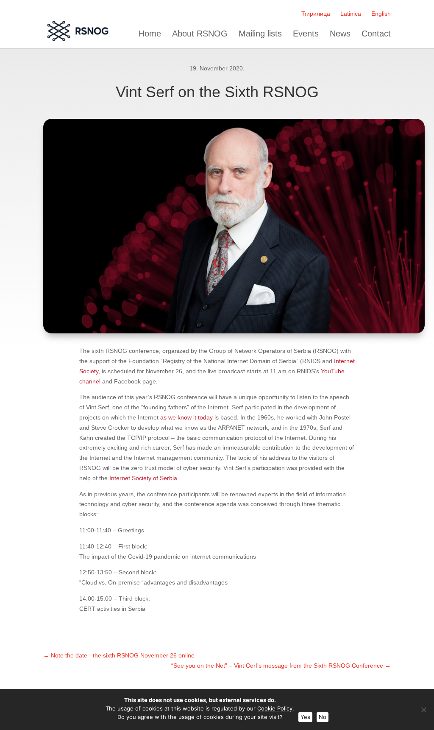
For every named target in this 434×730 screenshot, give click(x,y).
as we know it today (186, 417)
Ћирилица (315, 13)
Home (150, 33)
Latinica (350, 13)
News (340, 33)
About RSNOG (200, 33)
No (322, 716)
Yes (305, 716)
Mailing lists (260, 33)
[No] (423, 709)
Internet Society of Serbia (143, 478)
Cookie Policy (274, 708)
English (381, 13)
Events (306, 33)
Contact (376, 33)
